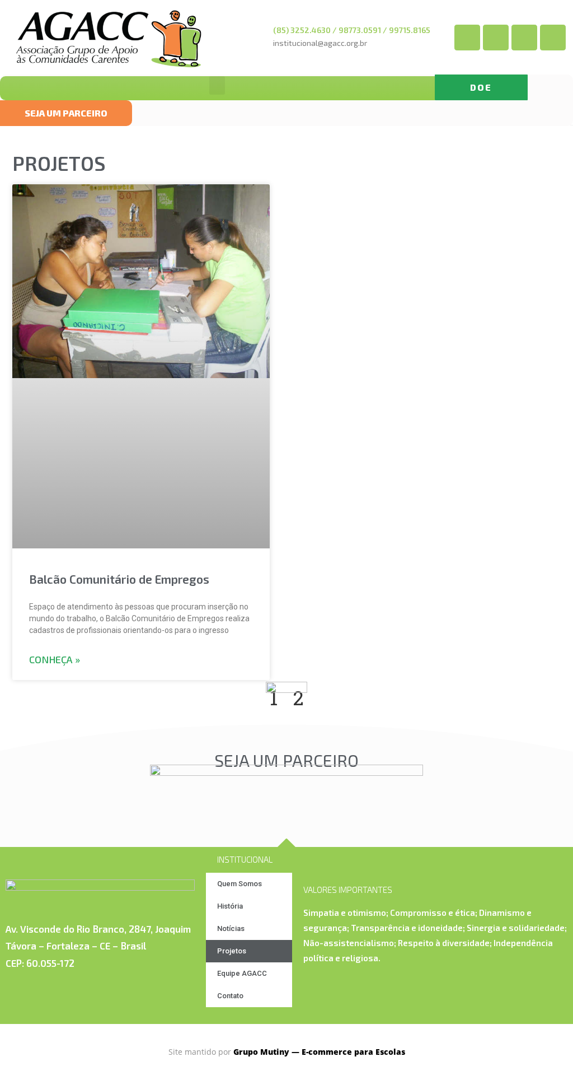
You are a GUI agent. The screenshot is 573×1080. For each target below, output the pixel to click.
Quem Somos (239, 883)
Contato (230, 995)
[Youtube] (524, 37)
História (230, 906)
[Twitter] (496, 37)
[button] (481, 87)
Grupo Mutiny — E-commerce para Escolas (319, 1051)
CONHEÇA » (54, 659)
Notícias (231, 928)
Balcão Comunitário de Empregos (119, 579)
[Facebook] (467, 37)
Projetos (231, 951)
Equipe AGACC (242, 973)
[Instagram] (553, 37)
